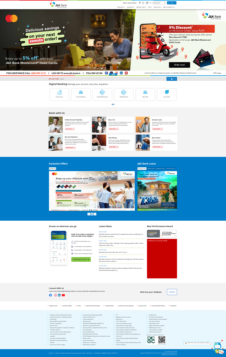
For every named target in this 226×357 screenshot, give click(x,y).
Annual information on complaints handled (60, 317)
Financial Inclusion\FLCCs (89, 317)
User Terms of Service (154, 321)
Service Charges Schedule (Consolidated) (126, 330)
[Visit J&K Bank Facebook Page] (51, 295)
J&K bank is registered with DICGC (91, 325)
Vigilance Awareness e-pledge (156, 325)
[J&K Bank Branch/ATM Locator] (139, 3)
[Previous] (168, 79)
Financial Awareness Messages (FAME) (92, 315)
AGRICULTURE (140, 7)
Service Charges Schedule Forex (124, 332)
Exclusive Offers (67, 306)
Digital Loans (53, 306)
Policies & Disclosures (88, 340)
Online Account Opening (126, 306)
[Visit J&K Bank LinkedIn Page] (60, 295)
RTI (117, 315)
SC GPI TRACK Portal (121, 321)
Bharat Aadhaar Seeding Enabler (58, 321)
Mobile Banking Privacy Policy (90, 334)
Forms (79, 306)
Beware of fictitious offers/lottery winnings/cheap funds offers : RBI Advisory (74, 353)
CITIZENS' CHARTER (55, 330)
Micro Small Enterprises (89, 332)
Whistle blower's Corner (155, 327)
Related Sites (119, 319)
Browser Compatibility (55, 323)
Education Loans (160, 168)
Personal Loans (170, 168)
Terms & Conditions (121, 344)
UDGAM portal (152, 315)
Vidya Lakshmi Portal (154, 323)
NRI (149, 7)
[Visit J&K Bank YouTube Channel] (64, 295)
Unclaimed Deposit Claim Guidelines (158, 319)
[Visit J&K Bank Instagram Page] (56, 295)
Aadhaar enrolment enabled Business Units (61, 315)
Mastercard (53, 168)
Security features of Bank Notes (124, 325)
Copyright (52, 336)
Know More (112, 129)
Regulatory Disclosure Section (123, 317)
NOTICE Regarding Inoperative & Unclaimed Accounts (96, 336)
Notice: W (62, 79)
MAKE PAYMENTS (168, 7)
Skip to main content (129, 3)
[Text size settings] (143, 3)
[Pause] (171, 79)
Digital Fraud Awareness (155, 332)
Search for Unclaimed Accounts (124, 323)
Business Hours (54, 325)
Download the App (80, 259)
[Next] (175, 79)
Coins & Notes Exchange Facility (58, 334)
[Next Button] (116, 74)
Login (172, 3)
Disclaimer (51, 353)
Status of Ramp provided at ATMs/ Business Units (128, 342)
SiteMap (118, 340)
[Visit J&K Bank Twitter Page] (53, 295)
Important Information (93, 306)
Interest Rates (109, 306)
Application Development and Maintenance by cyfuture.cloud (169, 353)
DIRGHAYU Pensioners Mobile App (58, 340)
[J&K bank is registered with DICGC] (156, 340)
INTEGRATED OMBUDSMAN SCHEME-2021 (93, 323)
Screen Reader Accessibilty (155, 330)
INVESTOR (157, 7)
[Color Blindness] (147, 2)
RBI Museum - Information (89, 342)
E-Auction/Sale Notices (158, 306)
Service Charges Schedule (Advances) (125, 327)
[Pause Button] (113, 74)
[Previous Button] (110, 74)
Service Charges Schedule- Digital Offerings (127, 338)
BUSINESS (130, 7)
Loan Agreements (87, 330)
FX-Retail (52, 342)
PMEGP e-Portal (87, 338)
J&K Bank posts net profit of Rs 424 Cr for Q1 (113, 252)
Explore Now (156, 129)
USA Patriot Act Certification (156, 317)
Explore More (156, 3)
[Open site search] (150, 3)
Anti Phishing (53, 319)
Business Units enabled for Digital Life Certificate (62, 327)
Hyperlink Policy (87, 321)
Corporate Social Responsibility (58, 338)
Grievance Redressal (88, 319)
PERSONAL (120, 7)
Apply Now (69, 129)
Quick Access (142, 306)
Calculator (173, 306)
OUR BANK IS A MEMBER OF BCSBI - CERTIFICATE (105, 353)
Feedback (172, 292)
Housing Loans (142, 168)
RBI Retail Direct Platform (89, 344)
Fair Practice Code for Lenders (57, 344)
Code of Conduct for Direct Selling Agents (60, 332)
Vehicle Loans (151, 168)
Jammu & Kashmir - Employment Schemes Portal (95, 327)
